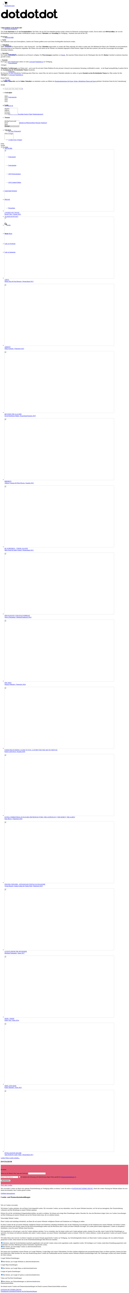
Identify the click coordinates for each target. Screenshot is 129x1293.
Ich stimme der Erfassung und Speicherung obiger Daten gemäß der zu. (48, 1177)
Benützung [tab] (4, 36)
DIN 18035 (15, 683)
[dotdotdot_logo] (30, 19)
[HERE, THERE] (59, 1017)
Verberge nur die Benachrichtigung (26, 1291)
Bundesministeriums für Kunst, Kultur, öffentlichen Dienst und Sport (75, 81)
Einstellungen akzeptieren (8, 1291)
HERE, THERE (12, 1019)
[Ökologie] (12, 126)
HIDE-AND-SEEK (13, 1086)
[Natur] (12, 124)
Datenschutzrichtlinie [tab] (7, 1283)
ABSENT (14, 347)
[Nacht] (12, 123)
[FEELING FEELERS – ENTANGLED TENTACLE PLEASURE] (59, 882)
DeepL (63, 55)
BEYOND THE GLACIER (20, 415)
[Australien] (11, 114)
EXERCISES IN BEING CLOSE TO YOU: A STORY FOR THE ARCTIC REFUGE (31, 750)
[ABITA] (59, 278)
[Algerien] (11, 110)
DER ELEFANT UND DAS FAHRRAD (18, 616)
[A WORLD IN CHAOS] (59, 211)
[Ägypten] (11, 109)
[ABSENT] (59, 345)
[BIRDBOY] (59, 479)
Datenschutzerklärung (67, 1177)
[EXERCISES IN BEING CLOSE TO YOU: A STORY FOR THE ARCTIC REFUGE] (59, 748)
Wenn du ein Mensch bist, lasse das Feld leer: (14, 1173)
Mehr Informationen (9, 1193)
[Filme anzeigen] (9, 139)
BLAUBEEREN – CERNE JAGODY (19, 549)
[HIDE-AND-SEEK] (59, 1084)
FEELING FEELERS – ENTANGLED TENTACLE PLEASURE (25, 885)
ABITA (19, 280)
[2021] (6, 101)
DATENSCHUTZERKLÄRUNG (82, 1188)
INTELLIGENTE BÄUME (19, 1154)
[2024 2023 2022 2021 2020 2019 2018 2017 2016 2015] (6, 101)
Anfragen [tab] (3, 65)
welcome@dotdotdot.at (36, 62)
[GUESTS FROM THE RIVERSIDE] (59, 950)
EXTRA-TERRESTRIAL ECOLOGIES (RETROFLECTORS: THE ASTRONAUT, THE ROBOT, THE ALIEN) (40, 818)
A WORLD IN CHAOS (13, 213)
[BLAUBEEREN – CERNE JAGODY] (59, 547)
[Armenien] (11, 112)
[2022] (6, 99)
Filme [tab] (2, 143)
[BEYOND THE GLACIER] (59, 412)
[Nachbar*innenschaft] (12, 121)
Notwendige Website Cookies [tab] (10, 1218)
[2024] (6, 96)
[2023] (6, 98)
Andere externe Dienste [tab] (8, 1248)
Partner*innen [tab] (5, 78)
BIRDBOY (19, 482)
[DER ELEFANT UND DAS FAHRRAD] (59, 614)
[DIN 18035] (59, 681)
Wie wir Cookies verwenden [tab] (9, 1205)
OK (2, 1193)
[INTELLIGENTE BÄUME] (59, 1151)
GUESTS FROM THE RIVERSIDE (16, 952)
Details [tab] (3, 145)
